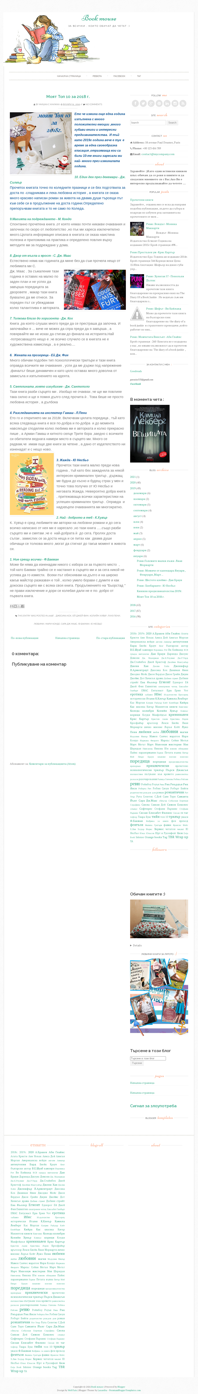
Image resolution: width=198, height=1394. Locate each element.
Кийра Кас (32, 1229)
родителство (136, 792)
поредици (159, 761)
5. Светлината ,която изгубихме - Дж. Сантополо (50, 386)
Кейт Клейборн (170, 702)
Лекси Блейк (170, 723)
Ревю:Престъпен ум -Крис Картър (152, 252)
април (137, 539)
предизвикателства (178, 761)
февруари (139, 550)
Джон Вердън (156, 674)
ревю (135, 783)
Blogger (121, 1386)
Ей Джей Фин (81, 616)
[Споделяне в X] (19, 606)
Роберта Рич (144, 788)
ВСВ (186, 649)
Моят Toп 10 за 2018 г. (68, 96)
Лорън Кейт (172, 727)
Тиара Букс (144, 817)
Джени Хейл (161, 666)
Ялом (180, 833)
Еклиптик (151, 686)
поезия (172, 756)
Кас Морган (137, 702)
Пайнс (133, 752)
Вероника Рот (160, 649)
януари (138, 556)
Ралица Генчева (165, 779)
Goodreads (136, 371)
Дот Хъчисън (147, 678)
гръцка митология (139, 653)
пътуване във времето (159, 774)
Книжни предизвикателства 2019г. (159, 591)
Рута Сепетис (144, 796)
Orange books (153, 837)
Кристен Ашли (159, 719)
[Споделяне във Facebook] (23, 606)
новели (173, 748)
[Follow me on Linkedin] (167, 103)
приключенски (157, 766)
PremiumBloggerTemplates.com (125, 1390)
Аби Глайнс (172, 633)
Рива (162, 784)
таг (139, 76)
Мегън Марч (47, 1267)
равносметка (181, 774)
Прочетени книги (141, 200)
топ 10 (164, 817)
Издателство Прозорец (176, 694)
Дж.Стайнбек (138, 662)
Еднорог (178, 682)
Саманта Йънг (34, 1326)
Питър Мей (59, 1279)
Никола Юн (161, 748)
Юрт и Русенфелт (165, 833)
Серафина (135, 804)
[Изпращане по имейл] (12, 606)
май (136, 533)
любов (156, 732)
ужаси (184, 817)
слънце (133, 808)
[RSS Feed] (182, 103)
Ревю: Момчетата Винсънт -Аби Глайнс (156, 337)
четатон (170, 829)
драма (159, 678)
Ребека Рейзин (181, 779)
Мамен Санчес (158, 736)
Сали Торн (169, 796)
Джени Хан (139, 666)
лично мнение (153, 727)
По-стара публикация (110, 638)
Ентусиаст (157, 690)
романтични (174, 792)
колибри (148, 710)
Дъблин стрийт (55, 1201)
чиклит (180, 829)
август (137, 516)
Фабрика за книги (157, 821)
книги (173, 706)
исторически (137, 698)
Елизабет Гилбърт (56, 1209)
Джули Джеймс (49, 1197)
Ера (169, 690)
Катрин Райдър (154, 702)
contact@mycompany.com (158, 154)
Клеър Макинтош (157, 706)
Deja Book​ (16, 1367)
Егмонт (165, 682)
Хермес (159, 829)
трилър (174, 817)
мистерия (175, 744)
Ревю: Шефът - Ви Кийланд (163, 308)
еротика (136, 694)
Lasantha (102, 1390)
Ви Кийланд (175, 650)
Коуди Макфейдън (154, 715)
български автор (177, 645)
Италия (150, 698)
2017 (133, 611)
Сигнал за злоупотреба (153, 1105)
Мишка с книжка (49, 104)
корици (135, 715)
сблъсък (163, 800)
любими (39, 624)
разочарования (148, 779)
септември (140, 510)
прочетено (181, 766)
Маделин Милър (139, 736)
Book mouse (99, 18)
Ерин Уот (181, 690)
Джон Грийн (172, 674)
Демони (134, 658)
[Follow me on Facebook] (135, 103)
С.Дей (157, 796)
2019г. (141, 633)
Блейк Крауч (147, 645)
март (136, 544)
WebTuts (72, 1390)
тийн (156, 817)
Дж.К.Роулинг (168, 658)
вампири (147, 650)
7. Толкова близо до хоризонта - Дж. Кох (42, 318)
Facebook (119, 76)
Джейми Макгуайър (178, 662)
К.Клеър (160, 698)
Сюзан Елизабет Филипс (155, 813)
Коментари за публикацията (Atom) (52, 764)
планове (162, 756)
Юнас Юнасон (147, 833)
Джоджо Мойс (138, 674)
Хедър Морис (145, 829)
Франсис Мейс (180, 825)
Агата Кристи (19, 1156)
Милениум (161, 744)
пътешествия (136, 774)
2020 (133, 482)
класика (140, 706)
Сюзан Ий (178, 812)
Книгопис (183, 706)
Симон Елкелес (177, 804)
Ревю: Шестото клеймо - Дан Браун (159, 580)
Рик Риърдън (174, 784)
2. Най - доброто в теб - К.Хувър (81, 517)
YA (131, 841)
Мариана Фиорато (149, 740)
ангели (159, 641)
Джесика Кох (63, 616)
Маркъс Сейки (170, 740)
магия (184, 732)
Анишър (168, 641)
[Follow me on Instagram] (175, 103)
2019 (133, 488)
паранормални (147, 752)
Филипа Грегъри (153, 825)
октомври (140, 504)
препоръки (135, 766)
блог (161, 645)
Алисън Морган (178, 637)
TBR (171, 837)
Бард (133, 645)
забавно (149, 694)
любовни (169, 731)
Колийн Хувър (98, 616)
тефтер (133, 816)
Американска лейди (142, 641)
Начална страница (67, 638)
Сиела (145, 804)
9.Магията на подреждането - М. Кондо (41, 219)
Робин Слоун (161, 788)
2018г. (51, 616)
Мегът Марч (146, 744)
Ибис (158, 694)
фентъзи (136, 825)
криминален (178, 714)
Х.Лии (133, 829)
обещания (183, 748)
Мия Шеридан (56, 1271)
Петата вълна (173, 752)
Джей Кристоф (157, 662)
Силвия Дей (158, 804)
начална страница (69, 76)
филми (167, 825)
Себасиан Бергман (178, 800)
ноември (139, 499)
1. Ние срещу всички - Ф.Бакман (35, 559)
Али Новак (147, 637)
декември (140, 493)
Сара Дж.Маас (69, 624)
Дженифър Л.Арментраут (35, 1189)
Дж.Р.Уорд (183, 658)
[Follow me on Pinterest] (159, 103)
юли (136, 522)
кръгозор (152, 723)
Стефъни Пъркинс (56, 1338)
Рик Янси (30, 1314)
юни (136, 527)
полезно (184, 756)
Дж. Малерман (150, 658)
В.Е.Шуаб (135, 650)
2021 (133, 477)
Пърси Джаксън (177, 770)
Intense (140, 837)
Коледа (134, 710)
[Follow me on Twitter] (143, 103)
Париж (160, 752)
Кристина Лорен (179, 719)
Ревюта (97, 76)
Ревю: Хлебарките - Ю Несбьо (156, 585)
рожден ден (149, 792)
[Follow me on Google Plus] (151, 103)
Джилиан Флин (178, 670)
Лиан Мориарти (47, 1250)
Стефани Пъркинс (165, 808)
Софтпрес (145, 808)
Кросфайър (136, 723)
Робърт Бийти (179, 788)
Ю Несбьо (96, 624)
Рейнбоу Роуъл (150, 784)
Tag (165, 837)
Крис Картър (139, 719)
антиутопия (180, 641)
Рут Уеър (35, 1322)
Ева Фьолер (148, 682)
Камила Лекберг (177, 698)
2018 (133, 605)
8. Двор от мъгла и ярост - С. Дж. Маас (41, 255)
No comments (94, 104)
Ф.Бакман (84, 624)
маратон (175, 736)
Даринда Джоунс (177, 654)
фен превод (179, 821)
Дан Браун (158, 654)
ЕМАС (144, 690)
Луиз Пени (114, 616)
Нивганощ (148, 748)
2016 (133, 616)
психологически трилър (147, 770)
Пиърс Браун (146, 756)
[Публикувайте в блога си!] (15, 606)
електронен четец (167, 686)
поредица (140, 761)
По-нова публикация (24, 638)
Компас (184, 710)
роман (160, 792)
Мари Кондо (52, 624)
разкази (134, 779)
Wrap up (181, 837)
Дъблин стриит (171, 678)
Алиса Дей (161, 637)
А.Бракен (158, 633)
